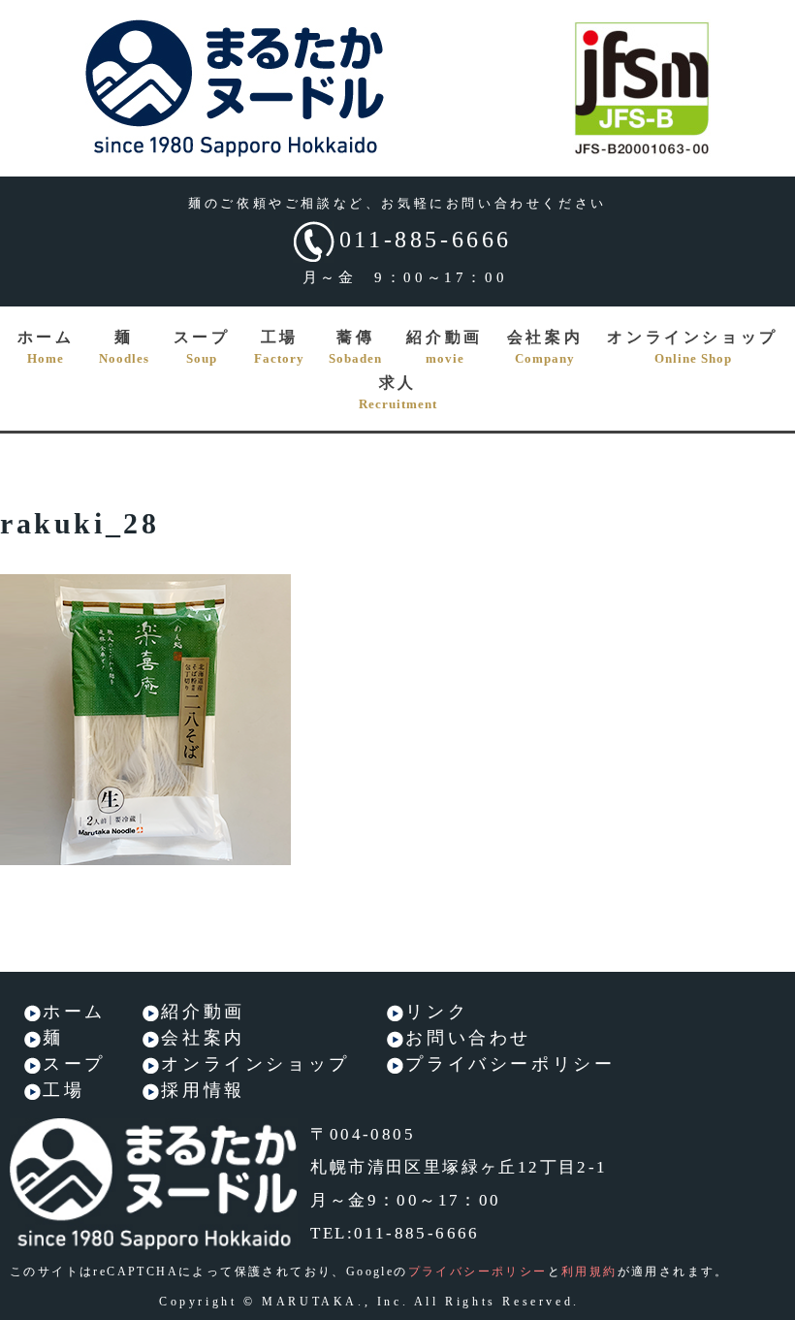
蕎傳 (355, 347)
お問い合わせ (468, 1037)
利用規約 (589, 1271)
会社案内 (545, 347)
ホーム (46, 347)
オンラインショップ (692, 347)
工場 (279, 347)
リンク (436, 1011)
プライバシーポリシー (510, 1064)
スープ (202, 347)
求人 (398, 392)
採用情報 (202, 1090)
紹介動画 (444, 347)
